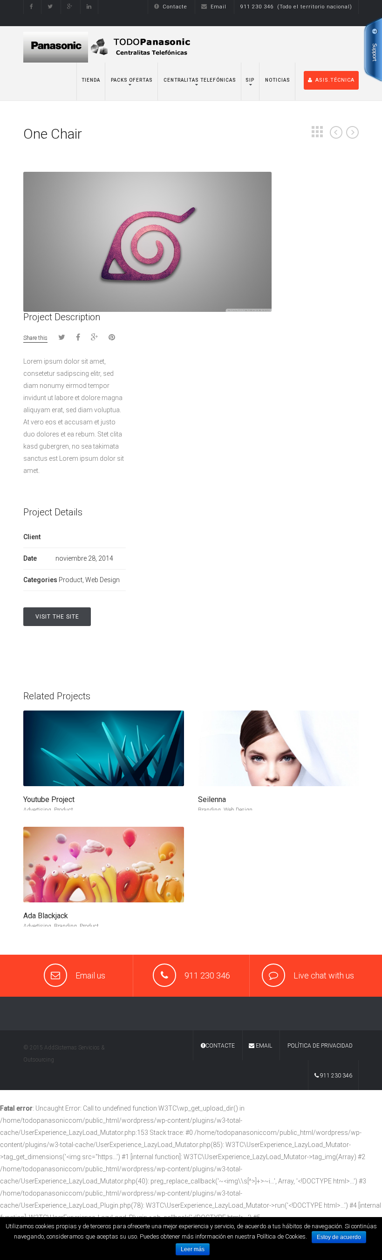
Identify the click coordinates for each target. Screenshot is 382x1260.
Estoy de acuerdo (339, 1237)
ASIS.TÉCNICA (335, 80)
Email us (90, 975)
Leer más (193, 1249)
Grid (317, 131)
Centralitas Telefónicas (199, 80)
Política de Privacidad (320, 1045)
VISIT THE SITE (57, 616)
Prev (336, 132)
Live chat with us (323, 975)
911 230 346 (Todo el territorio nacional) (296, 7)
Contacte (175, 7)
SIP (250, 80)
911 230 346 (335, 1075)
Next (352, 132)
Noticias (277, 80)
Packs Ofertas (131, 80)
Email (218, 7)
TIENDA (91, 80)
